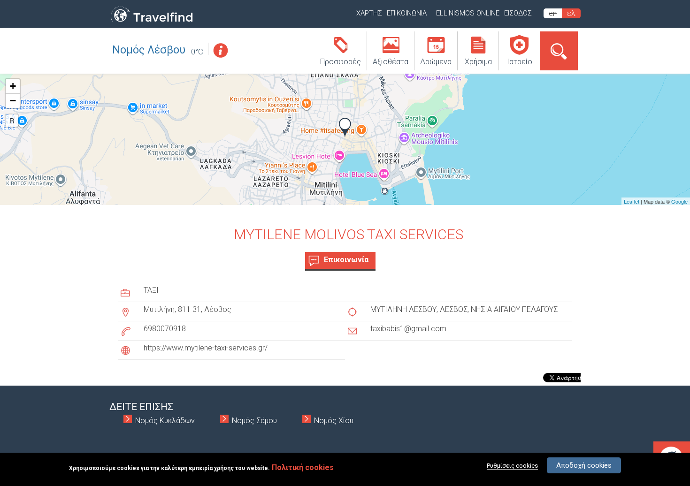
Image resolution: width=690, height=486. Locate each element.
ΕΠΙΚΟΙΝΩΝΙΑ (407, 13)
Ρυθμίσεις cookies (512, 465)
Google (679, 201)
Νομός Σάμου (254, 420)
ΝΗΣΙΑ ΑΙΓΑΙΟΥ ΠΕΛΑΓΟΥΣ (514, 309)
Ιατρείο (519, 61)
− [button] (13, 100)
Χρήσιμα (478, 61)
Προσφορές (340, 61)
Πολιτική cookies (303, 467)
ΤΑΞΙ (151, 290)
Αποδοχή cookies (584, 465)
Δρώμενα (436, 61)
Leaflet (631, 201)
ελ (571, 13)
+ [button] (13, 86)
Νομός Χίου (333, 420)
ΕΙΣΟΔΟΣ (518, 13)
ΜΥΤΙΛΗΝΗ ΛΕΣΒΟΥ (403, 309)
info (220, 50)
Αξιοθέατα (390, 61)
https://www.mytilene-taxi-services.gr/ (206, 347)
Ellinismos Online (467, 13)
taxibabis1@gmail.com (408, 328)
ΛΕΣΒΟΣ (454, 309)
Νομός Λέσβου (148, 50)
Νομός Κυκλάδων (165, 420)
